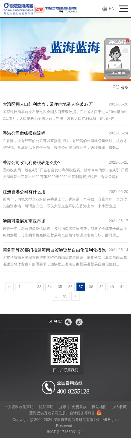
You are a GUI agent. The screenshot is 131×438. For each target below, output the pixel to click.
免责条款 (79, 407)
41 (122, 287)
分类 (124, 88)
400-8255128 (73, 391)
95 (65, 296)
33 (39, 287)
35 (60, 287)
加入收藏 (119, 407)
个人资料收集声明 (19, 407)
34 (50, 287)
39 (101, 287)
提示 (62, 407)
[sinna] (79, 322)
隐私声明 (46, 407)
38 (91, 287)
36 (70, 287)
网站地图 (99, 407)
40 (112, 287)
